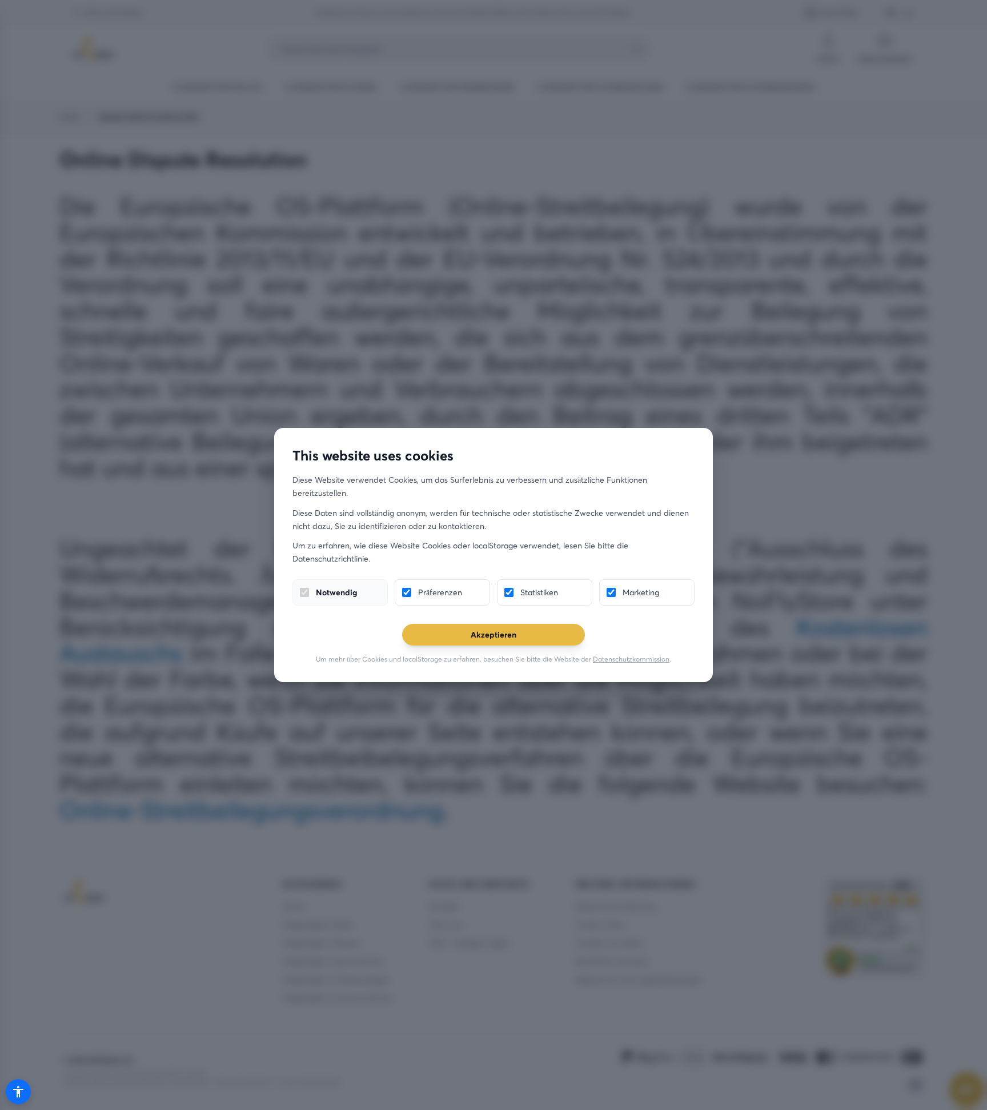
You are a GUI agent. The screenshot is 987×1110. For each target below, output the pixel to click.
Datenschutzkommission (631, 659)
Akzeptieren (493, 634)
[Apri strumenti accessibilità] (18, 1091)
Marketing (641, 592)
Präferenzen (440, 592)
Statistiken (539, 592)
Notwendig (336, 592)
